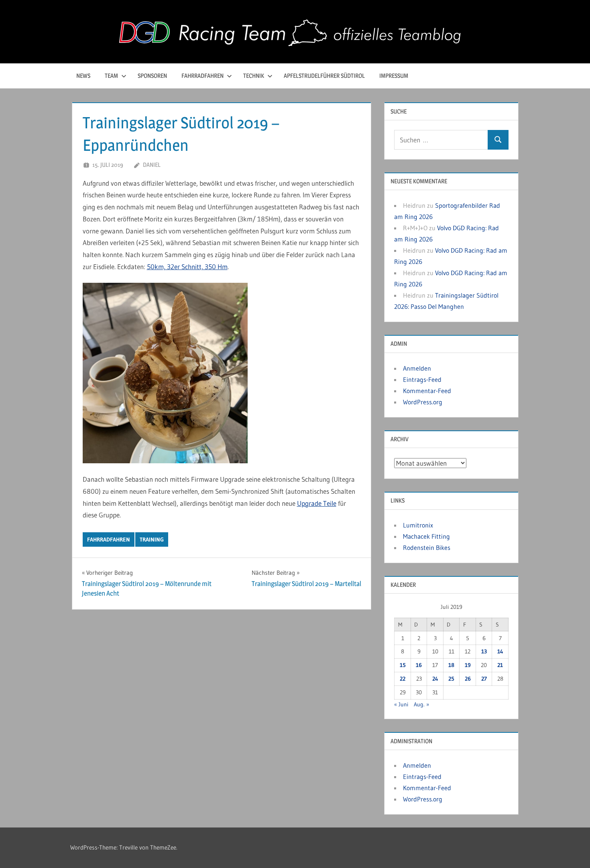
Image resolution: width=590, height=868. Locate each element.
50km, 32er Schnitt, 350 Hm (187, 266)
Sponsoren (152, 75)
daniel (152, 164)
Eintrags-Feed (422, 379)
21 (500, 665)
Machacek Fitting (426, 536)
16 (419, 665)
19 (468, 665)
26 (468, 678)
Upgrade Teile (316, 503)
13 (484, 651)
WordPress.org (422, 402)
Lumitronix (418, 525)
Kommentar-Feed (427, 391)
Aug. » (421, 704)
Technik (253, 75)
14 (500, 651)
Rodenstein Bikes (426, 548)
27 (484, 678)
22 (402, 678)
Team (111, 75)
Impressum (393, 75)
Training (152, 539)
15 (403, 665)
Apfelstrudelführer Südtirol (324, 75)
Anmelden (417, 368)
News (83, 75)
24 (435, 678)
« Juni (401, 704)
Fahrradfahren (202, 75)
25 (451, 678)
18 (451, 665)
